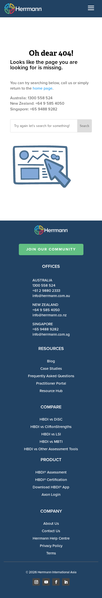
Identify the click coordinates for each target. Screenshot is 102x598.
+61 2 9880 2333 (46, 290)
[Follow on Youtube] (46, 582)
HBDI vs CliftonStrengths (51, 426)
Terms (51, 553)
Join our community (51, 249)
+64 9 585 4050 (46, 310)
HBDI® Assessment (51, 472)
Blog (51, 361)
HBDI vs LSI (51, 434)
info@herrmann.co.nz (49, 315)
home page (42, 88)
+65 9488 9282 (45, 329)
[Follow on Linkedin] (66, 582)
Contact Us (51, 531)
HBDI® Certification (51, 479)
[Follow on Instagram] (36, 582)
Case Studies (51, 368)
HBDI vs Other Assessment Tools (51, 449)
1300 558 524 (43, 285)
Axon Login (51, 494)
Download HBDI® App (51, 487)
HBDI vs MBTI (51, 441)
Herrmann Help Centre (51, 538)
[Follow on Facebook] (56, 582)
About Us (51, 523)
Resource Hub (51, 391)
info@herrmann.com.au (51, 296)
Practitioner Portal (51, 383)
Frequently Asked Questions (51, 376)
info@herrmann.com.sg (51, 334)
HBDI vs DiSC (51, 419)
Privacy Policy (51, 545)
